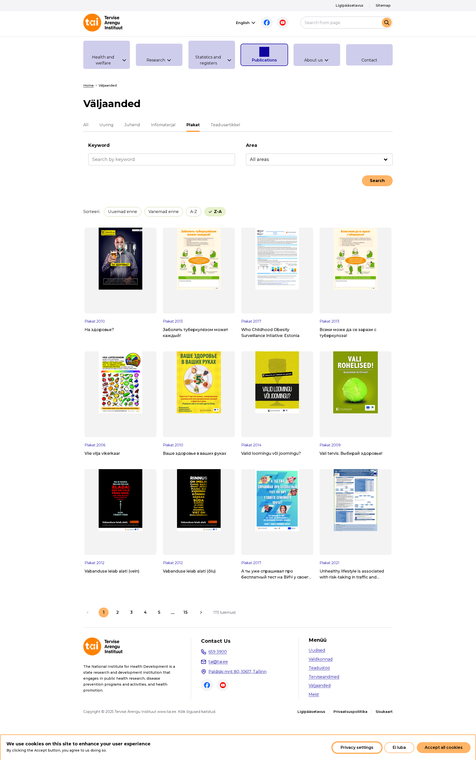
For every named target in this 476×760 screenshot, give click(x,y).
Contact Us (216, 641)
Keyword (99, 145)
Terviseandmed (324, 676)
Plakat (193, 124)
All (86, 124)
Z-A (218, 211)
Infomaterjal (163, 124)
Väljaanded (320, 685)
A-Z (193, 211)
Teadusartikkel (225, 124)
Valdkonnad (321, 659)
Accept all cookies (444, 747)
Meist (314, 694)
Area (251, 145)
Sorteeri (91, 211)
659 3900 (217, 651)
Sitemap (383, 5)
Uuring (106, 124)
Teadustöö (319, 668)
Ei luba (399, 747)
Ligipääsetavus (349, 5)
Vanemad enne (164, 211)
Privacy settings (357, 747)
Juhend (132, 124)
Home (88, 85)
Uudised (317, 650)
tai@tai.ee (218, 661)
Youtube (283, 23)
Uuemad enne (122, 211)
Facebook (267, 23)
